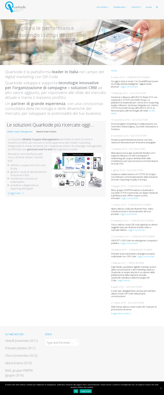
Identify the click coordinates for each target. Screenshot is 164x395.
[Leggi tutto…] (15, 193)
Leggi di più (85, 391)
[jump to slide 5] (87, 62)
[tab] (19, 131)
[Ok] (161, 388)
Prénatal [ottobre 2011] (20, 348)
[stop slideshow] (90, 62)
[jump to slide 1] (77, 62)
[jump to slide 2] (79, 62)
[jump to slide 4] (84, 62)
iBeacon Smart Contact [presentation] (46, 131)
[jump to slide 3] (82, 62)
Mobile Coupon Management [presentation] (19, 131)
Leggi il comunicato (129, 86)
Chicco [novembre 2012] (21, 355)
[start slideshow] (74, 62)
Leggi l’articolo (123, 280)
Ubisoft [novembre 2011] (21, 341)
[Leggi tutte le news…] (121, 313)
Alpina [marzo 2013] (18, 363)
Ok (76, 391)
